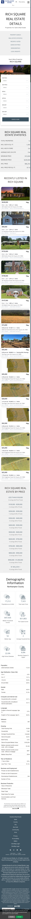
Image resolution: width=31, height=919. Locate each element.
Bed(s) (3, 91)
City (15, 824)
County (15, 822)
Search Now (15, 119)
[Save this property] (28, 189)
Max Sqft (4, 111)
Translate (26, 909)
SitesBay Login (15, 846)
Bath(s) (4, 98)
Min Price (4, 78)
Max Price (4, 84)
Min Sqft (4, 104)
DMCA (15, 841)
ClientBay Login (15, 843)
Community (15, 830)
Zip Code (15, 827)
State (15, 819)
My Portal (22, 1)
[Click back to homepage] (7, 1)
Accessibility (15, 838)
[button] (28, 2)
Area (15, 832)
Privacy (15, 836)
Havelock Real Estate (15, 817)
